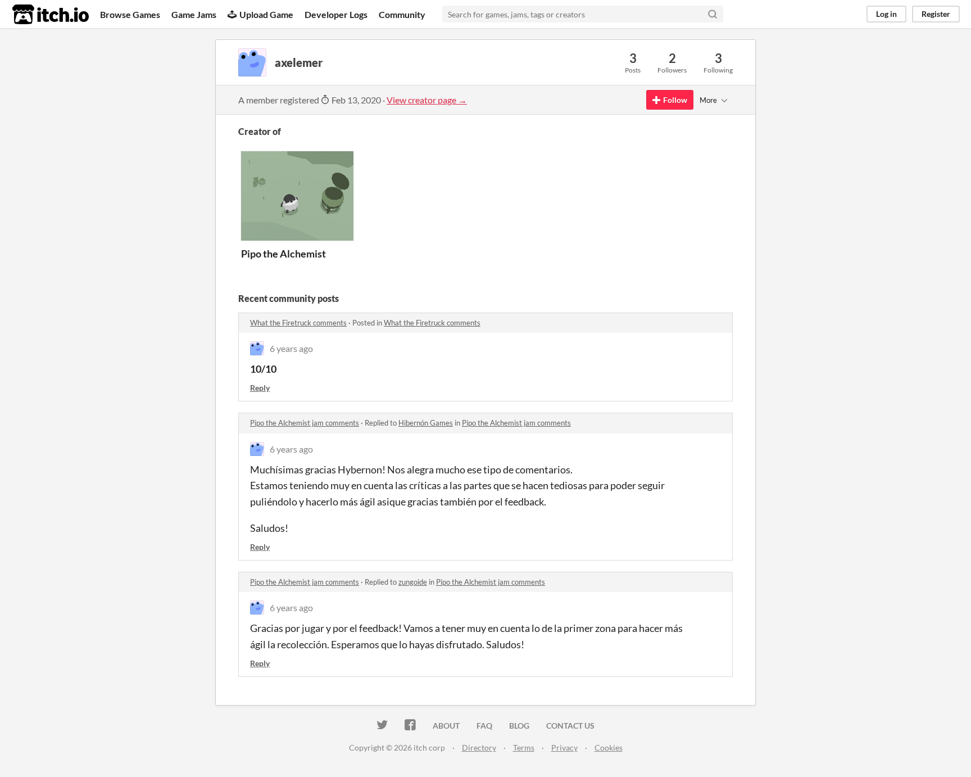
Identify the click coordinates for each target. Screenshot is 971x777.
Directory (479, 747)
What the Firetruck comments (298, 322)
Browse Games (130, 14)
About (446, 725)
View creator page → (427, 99)
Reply (260, 387)
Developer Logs (336, 14)
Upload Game (266, 14)
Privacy (564, 747)
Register (936, 14)
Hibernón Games (425, 422)
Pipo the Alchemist (283, 253)
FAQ (484, 725)
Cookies (609, 747)
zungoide (412, 581)
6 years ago (291, 348)
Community (402, 14)
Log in (886, 14)
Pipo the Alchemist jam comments (304, 422)
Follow (675, 100)
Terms (523, 747)
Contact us (570, 725)
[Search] (712, 14)
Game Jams (193, 14)
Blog (519, 725)
